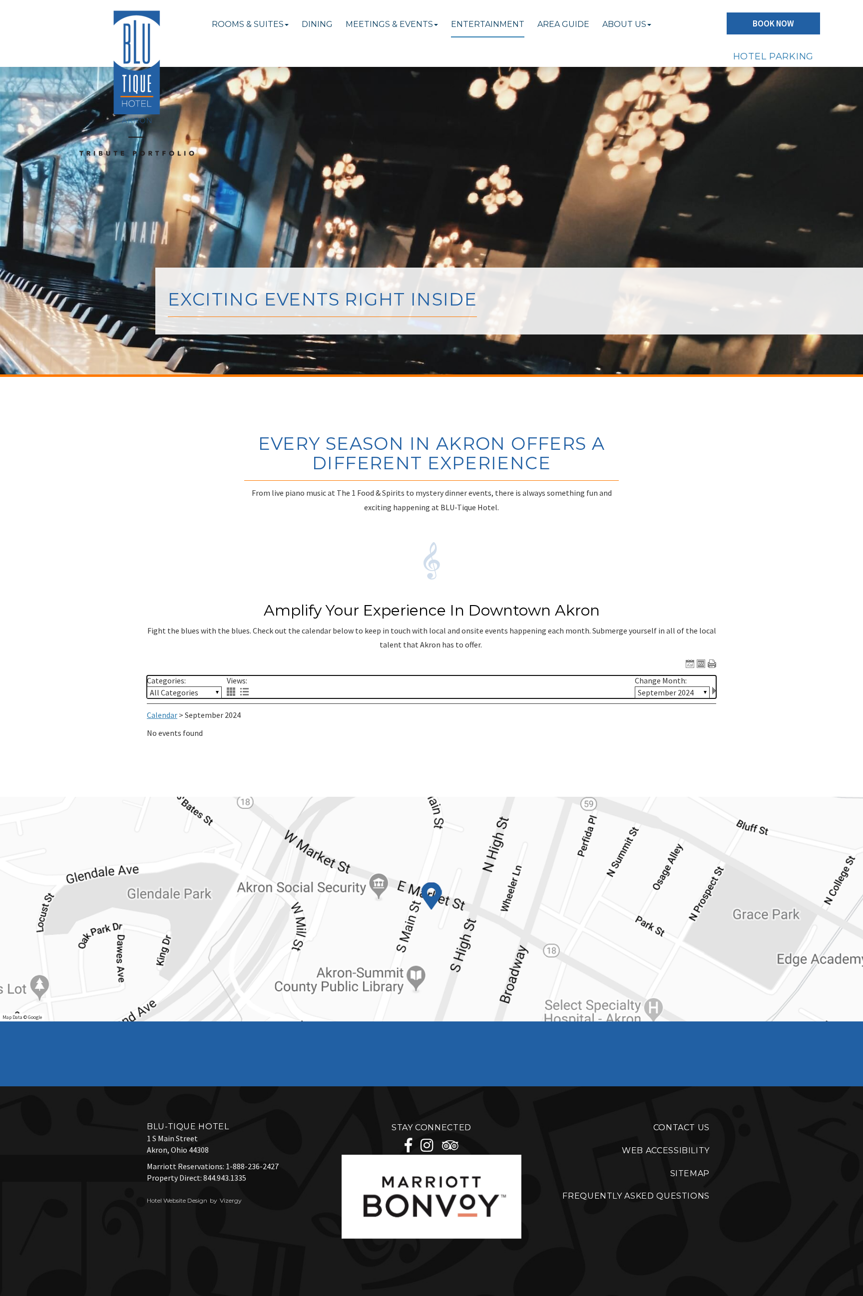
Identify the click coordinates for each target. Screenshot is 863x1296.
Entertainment (487, 24)
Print (712, 663)
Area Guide (563, 24)
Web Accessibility (666, 1150)
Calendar (162, 715)
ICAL (690, 663)
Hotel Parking (773, 56)
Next (714, 690)
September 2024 (666, 692)
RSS (701, 663)
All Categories (174, 692)
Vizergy (231, 1200)
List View (244, 691)
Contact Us (681, 1127)
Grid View (231, 691)
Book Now (773, 23)
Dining (317, 24)
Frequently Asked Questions (636, 1196)
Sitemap (690, 1173)
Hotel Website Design (177, 1200)
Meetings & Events (389, 24)
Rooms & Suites (248, 24)
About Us (624, 24)
